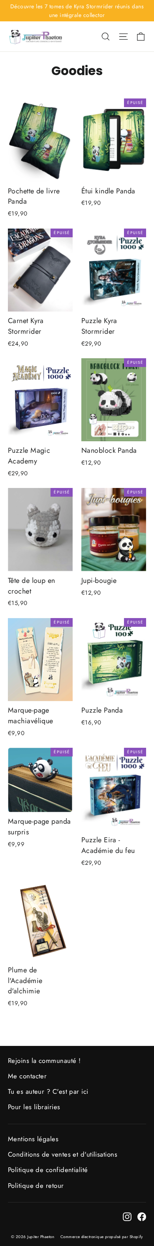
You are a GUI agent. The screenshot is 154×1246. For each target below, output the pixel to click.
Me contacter (27, 1076)
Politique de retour (36, 1185)
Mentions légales (33, 1139)
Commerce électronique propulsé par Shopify (101, 1237)
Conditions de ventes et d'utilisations (62, 1154)
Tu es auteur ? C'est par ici (48, 1091)
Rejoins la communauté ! (44, 1060)
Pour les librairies (34, 1107)
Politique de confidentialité (48, 1169)
